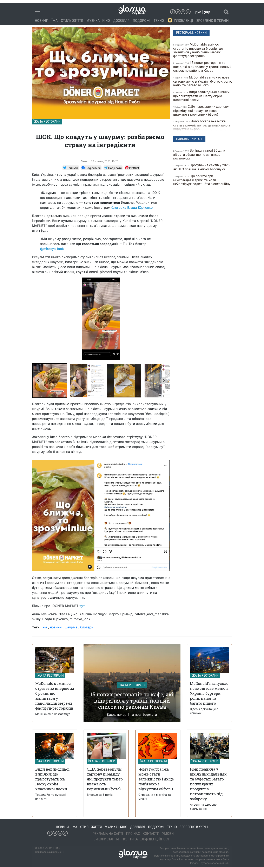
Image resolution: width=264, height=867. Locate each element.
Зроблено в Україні (212, 20)
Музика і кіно (98, 20)
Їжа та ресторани (46, 121)
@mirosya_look (52, 249)
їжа (44, 627)
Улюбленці (183, 20)
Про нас (133, 833)
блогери (86, 627)
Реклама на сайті (108, 833)
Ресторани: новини (191, 33)
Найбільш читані (189, 139)
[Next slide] (163, 380)
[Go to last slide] (38, 380)
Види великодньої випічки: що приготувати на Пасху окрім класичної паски (201, 96)
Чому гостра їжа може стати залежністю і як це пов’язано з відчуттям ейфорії (201, 125)
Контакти (151, 833)
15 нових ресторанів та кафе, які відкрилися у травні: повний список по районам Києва (202, 67)
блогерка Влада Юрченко (132, 207)
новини (56, 627)
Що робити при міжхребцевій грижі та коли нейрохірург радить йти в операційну (202, 180)
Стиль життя (72, 20)
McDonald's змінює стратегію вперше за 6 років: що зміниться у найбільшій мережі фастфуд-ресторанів (198, 50)
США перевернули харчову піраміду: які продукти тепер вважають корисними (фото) (201, 110)
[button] (49, 380)
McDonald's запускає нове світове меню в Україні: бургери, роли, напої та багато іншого (202, 81)
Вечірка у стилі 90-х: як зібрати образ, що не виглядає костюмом (199, 154)
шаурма (71, 627)
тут (82, 606)
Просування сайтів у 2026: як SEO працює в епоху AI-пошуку (201, 167)
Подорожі (141, 20)
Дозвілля (121, 20)
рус (198, 12)
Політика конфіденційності (146, 839)
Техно (159, 20)
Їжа (55, 20)
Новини (41, 20)
